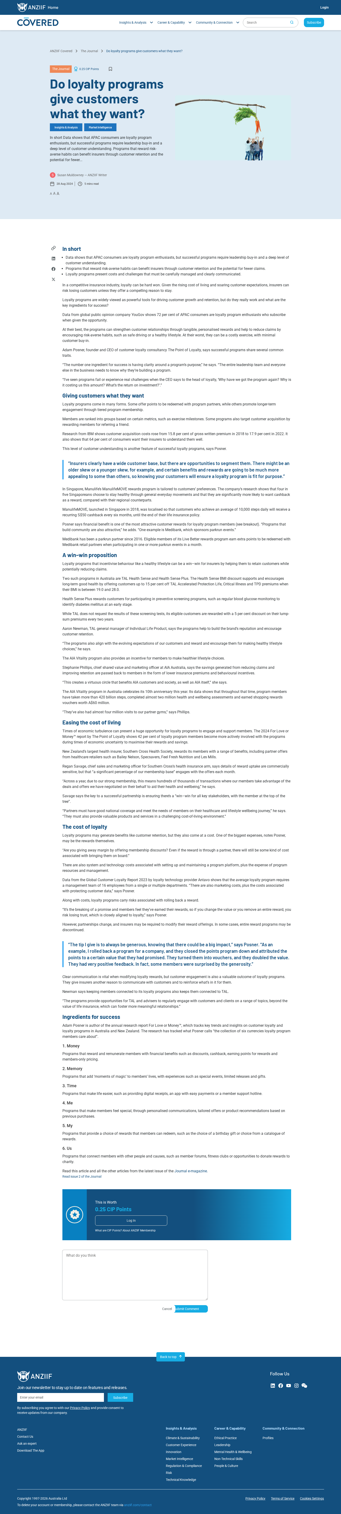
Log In (131, 1220)
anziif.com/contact (138, 1505)
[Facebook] (53, 269)
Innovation (173, 1452)
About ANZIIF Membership (139, 1230)
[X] (53, 280)
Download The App (30, 1450)
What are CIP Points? (108, 1230)
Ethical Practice (225, 1438)
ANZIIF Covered (61, 51)
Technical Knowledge (181, 1480)
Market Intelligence (100, 127)
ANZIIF (22, 1429)
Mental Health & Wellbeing (233, 1452)
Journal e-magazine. (191, 1171)
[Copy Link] (53, 249)
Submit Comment (186, 1309)
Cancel (167, 1309)
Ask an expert (27, 1443)
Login (324, 7)
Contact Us (25, 1436)
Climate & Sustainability (183, 1438)
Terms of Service (282, 1498)
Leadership (222, 1445)
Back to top (168, 1357)
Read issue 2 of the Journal (81, 1176)
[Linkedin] (53, 259)
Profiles (268, 1438)
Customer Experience (181, 1445)
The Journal (89, 51)
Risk (169, 1473)
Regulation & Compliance (184, 1466)
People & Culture (226, 1466)
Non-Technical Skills (228, 1459)
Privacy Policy (80, 1408)
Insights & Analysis (66, 127)
